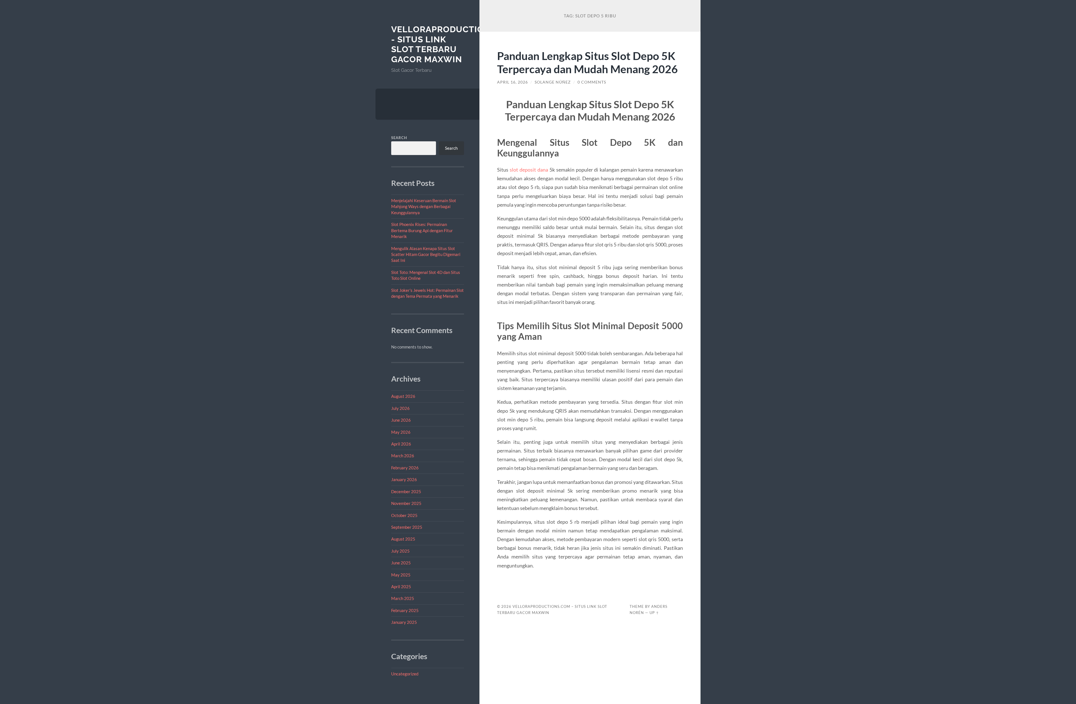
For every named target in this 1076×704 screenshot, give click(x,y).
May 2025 (401, 574)
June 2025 (401, 562)
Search (399, 137)
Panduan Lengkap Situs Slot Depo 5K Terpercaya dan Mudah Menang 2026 (587, 62)
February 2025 (405, 610)
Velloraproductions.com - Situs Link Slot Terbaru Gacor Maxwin (455, 44)
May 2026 (401, 432)
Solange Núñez (553, 82)
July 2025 (400, 550)
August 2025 (403, 538)
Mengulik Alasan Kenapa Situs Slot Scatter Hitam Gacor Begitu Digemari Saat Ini (425, 254)
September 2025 (406, 527)
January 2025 (404, 622)
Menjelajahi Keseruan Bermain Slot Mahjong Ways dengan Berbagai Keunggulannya (423, 206)
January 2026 (404, 479)
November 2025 (406, 503)
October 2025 (404, 515)
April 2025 (401, 586)
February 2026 (405, 467)
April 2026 (401, 443)
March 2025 (402, 598)
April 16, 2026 (512, 82)
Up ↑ (654, 612)
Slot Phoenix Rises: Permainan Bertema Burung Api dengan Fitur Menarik (422, 230)
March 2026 (402, 455)
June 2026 (401, 420)
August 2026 (403, 396)
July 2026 (400, 408)
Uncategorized (404, 673)
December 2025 (406, 491)
